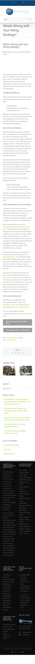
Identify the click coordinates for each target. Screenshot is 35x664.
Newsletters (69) (9, 454)
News (5, 638)
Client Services (7, 627)
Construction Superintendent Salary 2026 (24, 473)
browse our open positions (20, 307)
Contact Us (6, 636)
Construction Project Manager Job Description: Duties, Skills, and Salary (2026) (16, 411)
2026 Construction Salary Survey (25, 532)
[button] (4, 370)
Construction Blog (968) (11, 445)
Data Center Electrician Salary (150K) (24, 512)
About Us (6, 634)
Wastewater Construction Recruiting (7, 603)
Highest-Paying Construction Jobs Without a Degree (25, 526)
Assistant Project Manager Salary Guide (24, 519)
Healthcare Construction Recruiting (7, 596)
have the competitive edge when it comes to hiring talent (16, 227)
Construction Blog (11, 339)
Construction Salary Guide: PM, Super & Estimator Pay (25, 480)
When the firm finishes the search (13, 277)
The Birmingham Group (11, 337)
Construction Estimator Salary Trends (24, 494)
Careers (5, 631)
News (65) (7, 449)
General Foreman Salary (24, 500)
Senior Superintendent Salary (24, 487)
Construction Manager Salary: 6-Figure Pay (25, 505)
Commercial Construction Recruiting (7, 589)
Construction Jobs (8, 579)
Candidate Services (9, 624)
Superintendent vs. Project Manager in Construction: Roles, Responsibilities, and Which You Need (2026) (17, 402)
